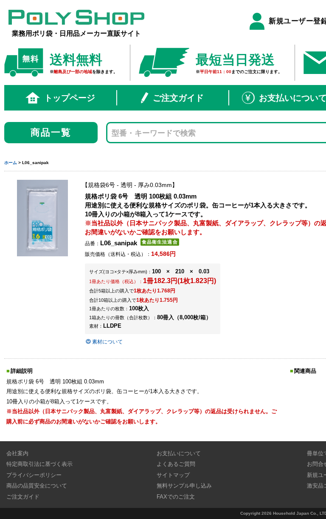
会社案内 (17, 453)
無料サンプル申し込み (184, 485)
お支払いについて (179, 453)
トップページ (69, 97)
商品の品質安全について (36, 485)
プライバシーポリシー (34, 475)
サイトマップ (173, 475)
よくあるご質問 (176, 464)
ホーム (10, 162)
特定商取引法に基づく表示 (39, 464)
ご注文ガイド (178, 97)
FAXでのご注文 (176, 496)
